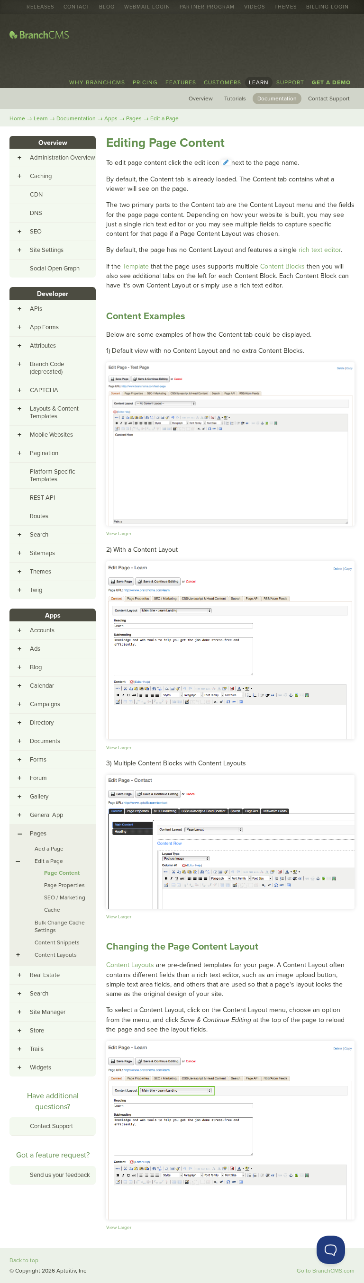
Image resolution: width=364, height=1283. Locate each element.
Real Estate (45, 975)
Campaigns (45, 704)
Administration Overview (62, 157)
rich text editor (320, 250)
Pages (134, 118)
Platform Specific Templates (52, 475)
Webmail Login (147, 7)
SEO (36, 231)
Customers (222, 82)
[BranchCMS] (39, 37)
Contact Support (329, 98)
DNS (36, 213)
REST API (42, 498)
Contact (77, 7)
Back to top (23, 1260)
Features (180, 82)
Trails (37, 1049)
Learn (259, 82)
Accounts (42, 630)
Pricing (145, 82)
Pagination (44, 453)
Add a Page (49, 848)
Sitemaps (42, 553)
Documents (45, 741)
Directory (42, 723)
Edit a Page (164, 118)
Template (136, 266)
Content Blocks (282, 266)
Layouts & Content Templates (54, 412)
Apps (111, 118)
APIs (36, 309)
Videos (254, 7)
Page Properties (64, 885)
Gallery (39, 796)
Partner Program (207, 7)
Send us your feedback (60, 1175)
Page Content (62, 873)
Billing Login (327, 7)
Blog (107, 7)
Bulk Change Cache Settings (60, 926)
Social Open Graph (55, 268)
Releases (40, 7)
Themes (285, 7)
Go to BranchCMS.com (326, 1271)
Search (39, 534)
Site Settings (47, 250)
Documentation (277, 98)
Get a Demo (331, 82)
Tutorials (235, 98)
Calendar (42, 686)
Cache (52, 909)
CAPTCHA (44, 390)
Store (37, 1030)
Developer (52, 294)
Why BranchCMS (97, 82)
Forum (38, 778)
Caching (41, 176)
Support (290, 82)
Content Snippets (57, 942)
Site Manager (47, 1012)
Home (17, 118)
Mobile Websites (51, 435)
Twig (36, 590)
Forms (38, 759)
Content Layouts (130, 965)
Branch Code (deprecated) (47, 368)
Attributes (43, 346)
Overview (201, 98)
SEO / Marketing (64, 897)
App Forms (44, 327)
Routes (39, 516)
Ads (35, 649)
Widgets (40, 1067)
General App (46, 815)
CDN (36, 194)
